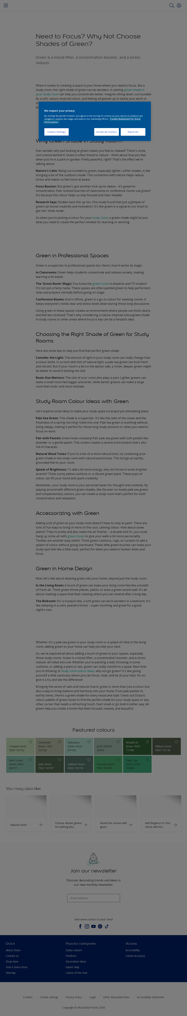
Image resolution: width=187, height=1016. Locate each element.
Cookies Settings (56, 131)
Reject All (133, 131)
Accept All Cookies (106, 131)
